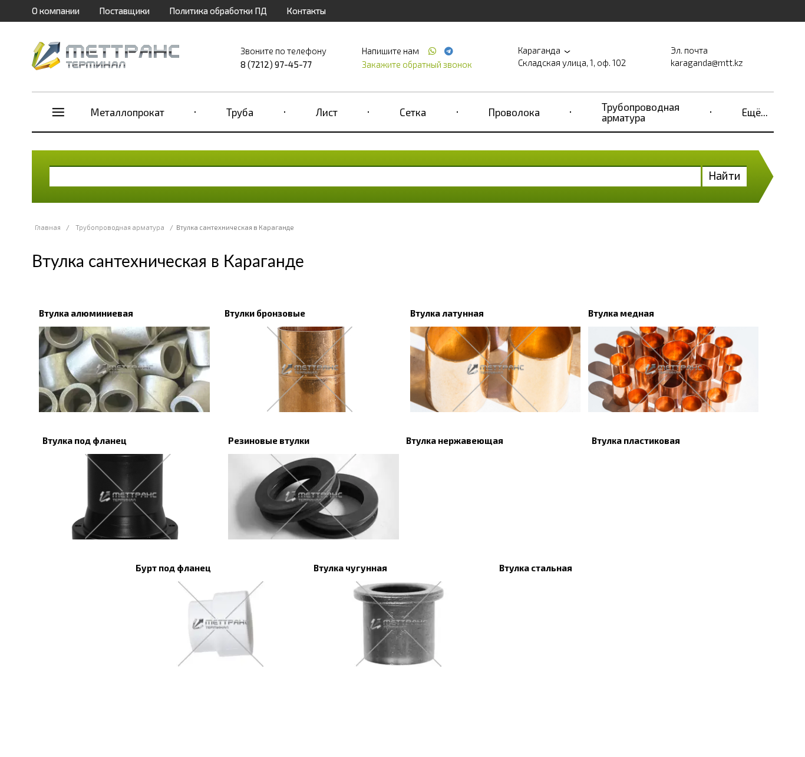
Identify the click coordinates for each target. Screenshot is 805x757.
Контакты (306, 10)
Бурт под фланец (173, 567)
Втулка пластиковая (636, 440)
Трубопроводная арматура (640, 112)
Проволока (514, 112)
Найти (724, 175)
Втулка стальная (535, 567)
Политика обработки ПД (218, 10)
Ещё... (755, 112)
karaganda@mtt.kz (707, 62)
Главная (48, 227)
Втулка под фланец (84, 440)
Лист (327, 112)
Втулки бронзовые (265, 313)
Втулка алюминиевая (86, 313)
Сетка (413, 112)
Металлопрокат (127, 112)
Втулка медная (621, 313)
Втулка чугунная (350, 567)
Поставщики (124, 10)
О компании (56, 10)
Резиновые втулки (268, 440)
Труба (239, 112)
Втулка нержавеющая (454, 440)
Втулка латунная (447, 313)
